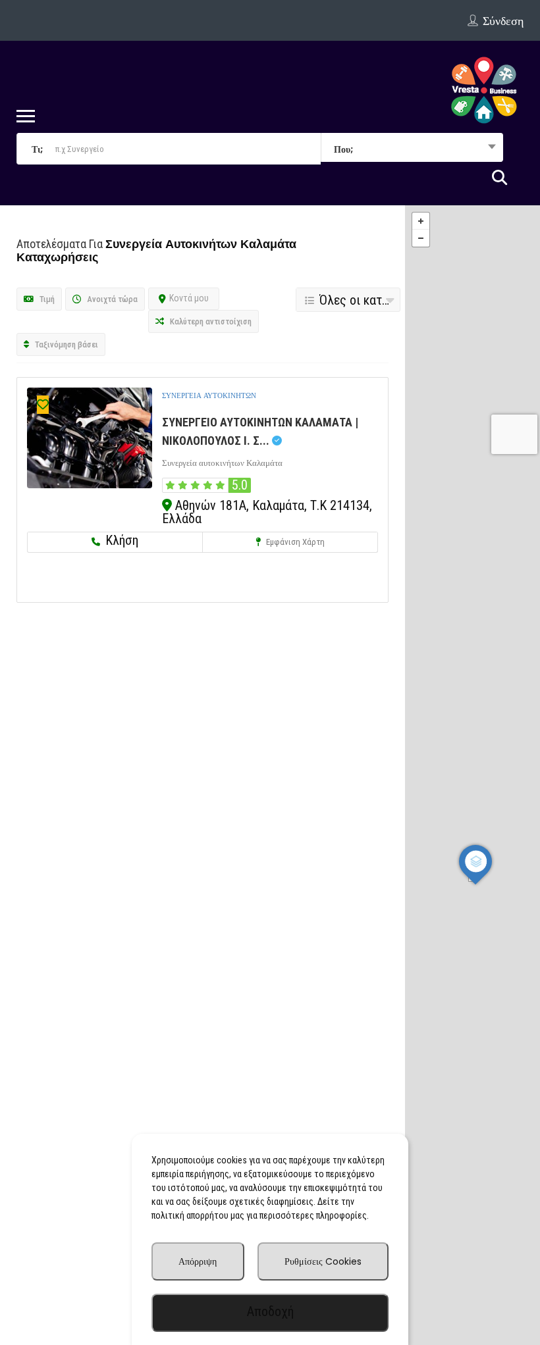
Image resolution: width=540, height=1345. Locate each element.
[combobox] (411, 149)
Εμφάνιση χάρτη (294, 542)
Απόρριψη (197, 1261)
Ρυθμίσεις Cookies (323, 1261)
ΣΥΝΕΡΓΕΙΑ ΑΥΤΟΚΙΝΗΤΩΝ (209, 395)
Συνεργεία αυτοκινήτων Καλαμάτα (222, 463)
